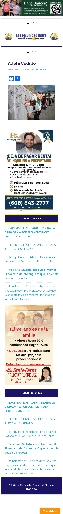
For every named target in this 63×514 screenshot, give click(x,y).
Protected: (31, 274)
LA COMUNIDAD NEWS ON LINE (31, 36)
